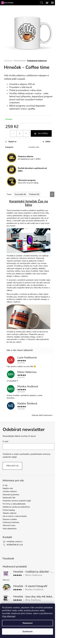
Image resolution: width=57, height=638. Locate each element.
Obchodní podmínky (11, 494)
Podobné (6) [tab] (34, 194)
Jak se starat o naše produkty (15, 516)
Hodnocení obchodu (11, 522)
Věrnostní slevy (9, 525)
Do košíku (43, 133)
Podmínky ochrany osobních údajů (17, 500)
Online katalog (9, 510)
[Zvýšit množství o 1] (26, 133)
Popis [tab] (9, 194)
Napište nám (8, 488)
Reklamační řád (9, 497)
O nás (5, 485)
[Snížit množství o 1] (13, 133)
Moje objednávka (9, 528)
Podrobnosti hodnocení (37, 60)
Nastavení (27, 623)
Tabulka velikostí (9, 513)
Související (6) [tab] (20, 194)
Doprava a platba (10, 519)
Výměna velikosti (10, 491)
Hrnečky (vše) (33, 147)
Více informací (8, 616)
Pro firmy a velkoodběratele (14, 504)
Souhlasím (27, 631)
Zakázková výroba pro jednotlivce (16, 507)
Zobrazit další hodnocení (42, 415)
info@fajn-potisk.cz (14, 541)
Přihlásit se (12, 466)
